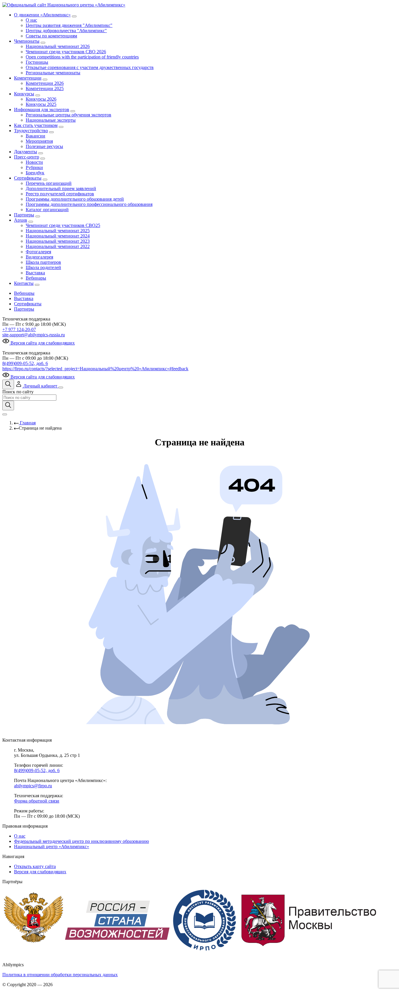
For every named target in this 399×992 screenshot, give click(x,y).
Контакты (24, 283)
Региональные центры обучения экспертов (68, 114)
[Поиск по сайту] (8, 384)
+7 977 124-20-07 (19, 329)
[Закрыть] (4, 414)
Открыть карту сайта (35, 866)
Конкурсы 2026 (41, 99)
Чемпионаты (26, 41)
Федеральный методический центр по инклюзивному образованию (81, 841)
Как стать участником (36, 125)
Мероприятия (39, 141)
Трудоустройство (31, 130)
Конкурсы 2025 (41, 104)
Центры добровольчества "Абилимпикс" (66, 30)
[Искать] (8, 405)
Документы (25, 151)
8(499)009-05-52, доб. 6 (25, 363)
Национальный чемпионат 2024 (58, 235)
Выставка (35, 272)
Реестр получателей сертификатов (60, 193)
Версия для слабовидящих (40, 871)
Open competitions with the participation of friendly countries (82, 56)
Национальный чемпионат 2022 (58, 246)
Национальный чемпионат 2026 (58, 46)
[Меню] (60, 387)
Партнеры (24, 214)
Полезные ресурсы (44, 146)
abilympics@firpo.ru (33, 785)
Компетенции (27, 77)
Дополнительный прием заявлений (61, 188)
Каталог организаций (47, 209)
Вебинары (36, 277)
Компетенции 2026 (45, 83)
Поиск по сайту (18, 391)
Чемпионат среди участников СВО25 (63, 225)
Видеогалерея (39, 256)
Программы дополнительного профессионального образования (89, 204)
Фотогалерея (38, 251)
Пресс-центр (26, 156)
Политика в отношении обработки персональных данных (60, 974)
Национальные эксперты (51, 120)
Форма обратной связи (36, 800)
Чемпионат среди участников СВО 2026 (66, 51)
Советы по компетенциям (51, 35)
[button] (36, 385)
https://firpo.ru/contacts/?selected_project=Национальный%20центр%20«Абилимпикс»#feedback (95, 368)
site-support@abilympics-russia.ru (33, 334)
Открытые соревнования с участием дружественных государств (90, 67)
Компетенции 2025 (45, 88)
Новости (34, 162)
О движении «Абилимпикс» (42, 14)
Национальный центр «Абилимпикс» (51, 846)
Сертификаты (27, 177)
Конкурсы (24, 93)
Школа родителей (43, 267)
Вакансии (35, 135)
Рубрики (34, 167)
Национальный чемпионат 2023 (58, 241)
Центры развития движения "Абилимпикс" (69, 25)
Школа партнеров (43, 262)
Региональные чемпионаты (53, 72)
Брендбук (35, 172)
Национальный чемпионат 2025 (58, 230)
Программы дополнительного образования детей (75, 199)
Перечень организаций (49, 183)
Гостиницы (37, 62)
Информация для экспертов (41, 109)
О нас (31, 20)
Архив (20, 220)
